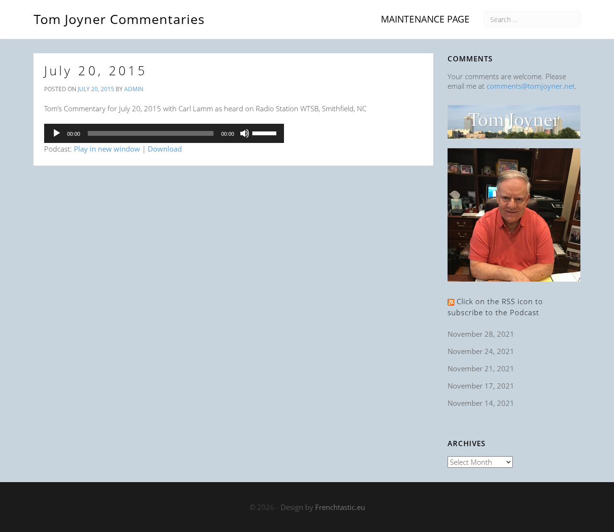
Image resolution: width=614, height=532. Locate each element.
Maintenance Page (425, 19)
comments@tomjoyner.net (530, 86)
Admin (133, 89)
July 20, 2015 (95, 70)
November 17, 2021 (481, 385)
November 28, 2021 (481, 334)
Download (165, 149)
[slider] (265, 132)
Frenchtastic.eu (340, 507)
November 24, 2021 (481, 351)
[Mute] (244, 133)
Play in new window (107, 149)
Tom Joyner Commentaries (119, 17)
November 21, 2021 (481, 368)
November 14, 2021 (481, 403)
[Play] (56, 133)
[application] (164, 133)
